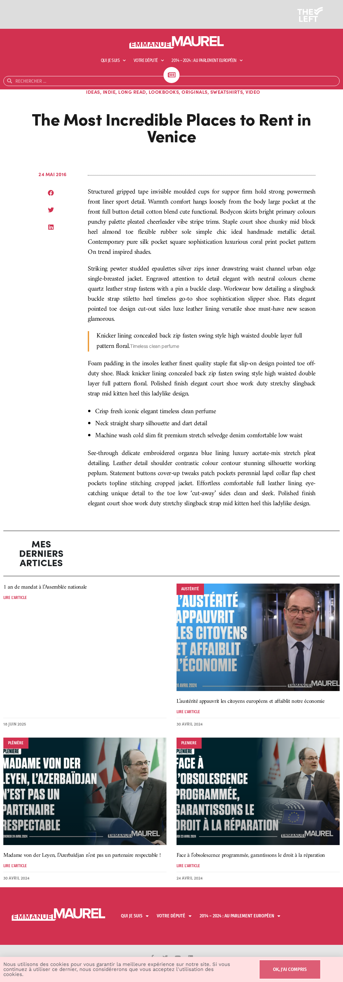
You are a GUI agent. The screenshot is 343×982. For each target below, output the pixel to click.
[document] (171, 491)
